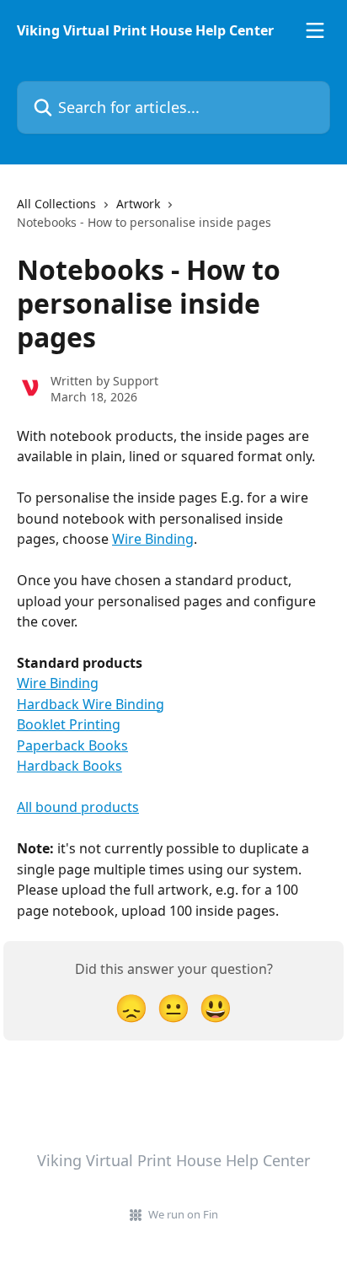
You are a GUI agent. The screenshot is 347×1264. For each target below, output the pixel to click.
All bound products (78, 807)
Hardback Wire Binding (90, 704)
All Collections (56, 204)
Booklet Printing (68, 724)
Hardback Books (69, 765)
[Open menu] (315, 30)
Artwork (138, 204)
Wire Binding (153, 539)
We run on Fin (183, 1214)
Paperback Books (72, 745)
